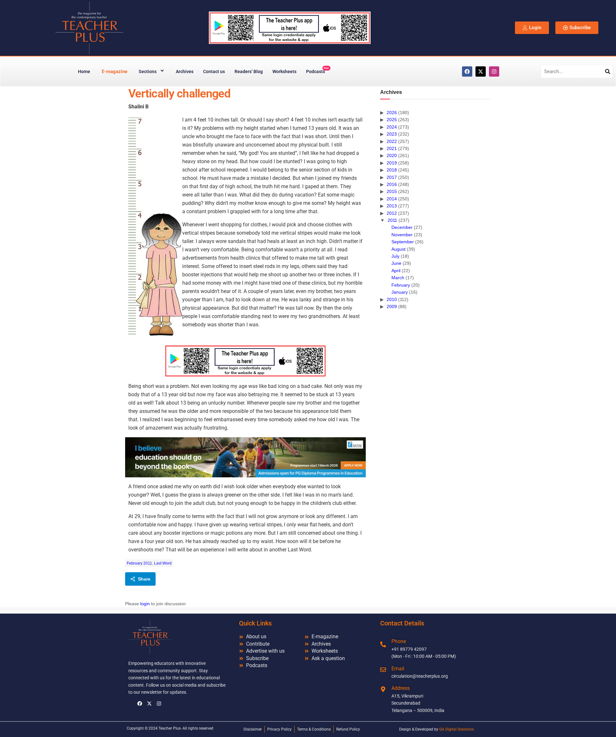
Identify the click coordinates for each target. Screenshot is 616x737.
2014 (392, 198)
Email (397, 669)
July (395, 256)
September (402, 241)
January (399, 292)
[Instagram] (494, 71)
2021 (392, 148)
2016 (392, 184)
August (398, 249)
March (397, 277)
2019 (392, 162)
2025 (392, 119)
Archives (184, 71)
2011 (392, 220)
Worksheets (284, 71)
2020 (392, 155)
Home (84, 71)
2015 (392, 191)
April (395, 270)
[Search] (607, 71)
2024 (392, 127)
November (402, 234)
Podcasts (317, 70)
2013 (392, 205)
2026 (392, 112)
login (145, 603)
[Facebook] (467, 71)
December (402, 227)
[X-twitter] (480, 71)
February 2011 (139, 563)
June (396, 263)
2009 (392, 306)
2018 (392, 169)
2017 (392, 177)
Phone (398, 641)
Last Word (163, 563)
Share (144, 579)
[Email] (383, 670)
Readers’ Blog (249, 71)
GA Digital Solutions (456, 729)
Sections (148, 71)
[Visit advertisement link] (245, 361)
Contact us (214, 71)
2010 (392, 299)
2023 (392, 134)
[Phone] (383, 644)
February (400, 285)
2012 (392, 213)
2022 (392, 141)
